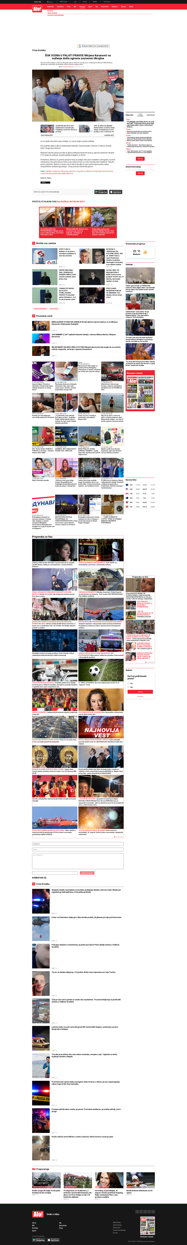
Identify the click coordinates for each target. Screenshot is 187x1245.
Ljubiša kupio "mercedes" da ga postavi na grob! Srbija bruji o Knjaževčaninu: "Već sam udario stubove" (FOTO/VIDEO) (137, 314)
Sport (90, 7)
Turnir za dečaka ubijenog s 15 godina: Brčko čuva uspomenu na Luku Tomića (83, 972)
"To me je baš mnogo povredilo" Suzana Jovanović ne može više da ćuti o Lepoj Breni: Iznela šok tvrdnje (140, 363)
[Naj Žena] (74, 2)
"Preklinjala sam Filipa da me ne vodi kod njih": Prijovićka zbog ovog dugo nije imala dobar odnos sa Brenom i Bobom (140, 124)
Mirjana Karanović (40, 308)
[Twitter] (153, 1211)
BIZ (75, 7)
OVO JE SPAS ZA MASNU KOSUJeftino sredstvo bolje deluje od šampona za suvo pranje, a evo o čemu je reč (104, 129)
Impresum (116, 1228)
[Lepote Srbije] (63, 2)
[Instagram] (141, 1211)
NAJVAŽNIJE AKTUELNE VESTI (71, 201)
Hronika (82, 7)
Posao (115, 1233)
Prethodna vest (47, 135)
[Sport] (95, 2)
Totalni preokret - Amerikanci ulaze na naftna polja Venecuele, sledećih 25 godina (140, 145)
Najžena (114, 7)
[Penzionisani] (107, 2)
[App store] (115, 192)
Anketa (129, 670)
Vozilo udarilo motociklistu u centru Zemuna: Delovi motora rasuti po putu (82, 1137)
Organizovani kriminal (55, 15)
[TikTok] (145, 1211)
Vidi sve (140, 159)
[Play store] (101, 192)
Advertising (117, 1225)
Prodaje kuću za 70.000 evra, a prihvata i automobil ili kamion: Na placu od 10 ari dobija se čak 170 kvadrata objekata (78, 1194)
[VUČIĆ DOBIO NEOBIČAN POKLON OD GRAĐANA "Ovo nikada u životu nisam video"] (92, 295)
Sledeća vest (109, 135)
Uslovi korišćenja (119, 1230)
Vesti (68, 7)
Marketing (117, 1222)
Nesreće (50, 11)
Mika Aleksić (54, 308)
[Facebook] (137, 1211)
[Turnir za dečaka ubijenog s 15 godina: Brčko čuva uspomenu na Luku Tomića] (41, 983)
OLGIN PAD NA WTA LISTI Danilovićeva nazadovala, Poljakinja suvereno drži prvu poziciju (66, 129)
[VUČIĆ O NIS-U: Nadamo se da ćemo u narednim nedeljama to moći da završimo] (44, 256)
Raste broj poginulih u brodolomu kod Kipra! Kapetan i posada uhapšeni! (139, 132)
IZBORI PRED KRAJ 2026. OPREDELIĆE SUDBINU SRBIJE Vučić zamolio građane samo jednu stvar (67, 274)
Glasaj (140, 692)
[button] (91, 66)
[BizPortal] (50, 2)
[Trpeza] (84, 2)
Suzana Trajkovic (68, 66)
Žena (61, 1228)
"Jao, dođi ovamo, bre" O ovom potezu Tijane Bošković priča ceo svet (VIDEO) (139, 151)
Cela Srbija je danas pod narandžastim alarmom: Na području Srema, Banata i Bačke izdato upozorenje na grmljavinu (139, 139)
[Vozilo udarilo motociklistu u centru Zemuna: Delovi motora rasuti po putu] (41, 1148)
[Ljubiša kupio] (140, 301)
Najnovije (50, 7)
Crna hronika (52, 13)
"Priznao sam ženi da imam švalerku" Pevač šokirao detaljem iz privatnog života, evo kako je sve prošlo (139, 339)
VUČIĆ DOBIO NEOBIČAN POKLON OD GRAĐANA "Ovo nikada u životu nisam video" (114, 293)
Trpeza (123, 7)
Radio (131, 7)
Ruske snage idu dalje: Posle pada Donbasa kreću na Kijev (46, 1192)
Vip (97, 7)
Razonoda (104, 7)
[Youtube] (149, 1211)
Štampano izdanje (134, 373)
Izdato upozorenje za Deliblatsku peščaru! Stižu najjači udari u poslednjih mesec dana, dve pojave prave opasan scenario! (140, 288)
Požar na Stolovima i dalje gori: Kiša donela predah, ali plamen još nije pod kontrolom (86, 917)
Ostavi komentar (87, 873)
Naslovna (60, 7)
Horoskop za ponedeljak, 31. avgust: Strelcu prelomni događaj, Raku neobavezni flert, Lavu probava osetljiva (109, 1194)
